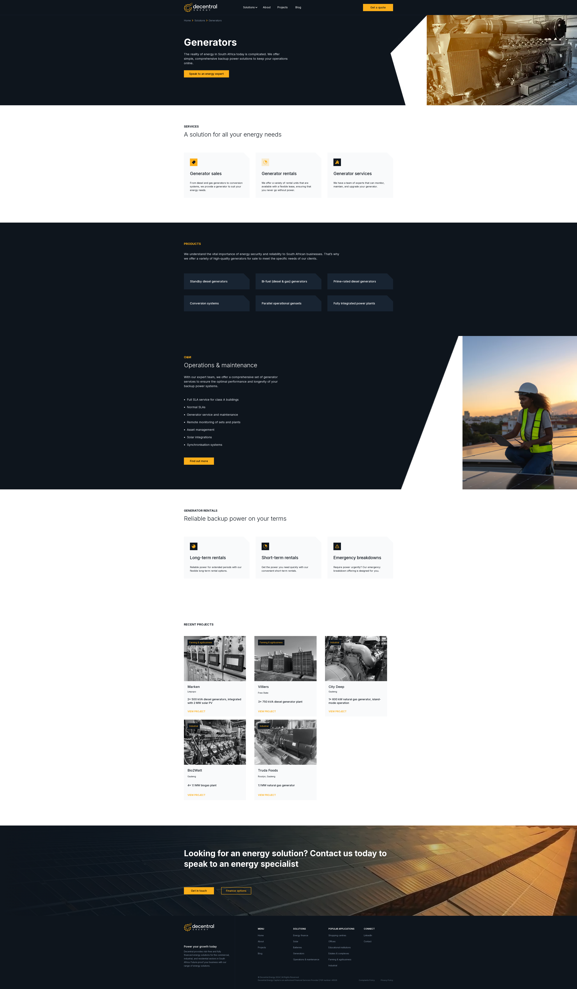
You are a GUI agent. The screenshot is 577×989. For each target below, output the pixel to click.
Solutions (199, 20)
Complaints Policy (367, 980)
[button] (249, 7)
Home (187, 20)
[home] (200, 7)
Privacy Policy (387, 980)
